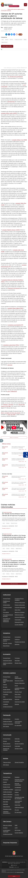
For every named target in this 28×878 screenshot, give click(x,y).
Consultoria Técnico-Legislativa (19, 599)
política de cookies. (20, 872)
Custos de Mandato (7, 796)
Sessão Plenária (4, 42)
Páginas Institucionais (20, 605)
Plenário (11, 39)
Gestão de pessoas (7, 792)
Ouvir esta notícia (7, 46)
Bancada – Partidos (7, 643)
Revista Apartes (6, 743)
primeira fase (11, 101)
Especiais (17, 704)
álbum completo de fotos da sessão (10, 413)
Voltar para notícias (14, 583)
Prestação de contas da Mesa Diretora (19, 780)
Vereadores (6, 633)
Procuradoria (6, 612)
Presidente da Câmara (20, 641)
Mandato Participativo (8, 724)
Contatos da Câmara (7, 834)
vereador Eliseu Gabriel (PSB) (15, 308)
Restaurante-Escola (19, 622)
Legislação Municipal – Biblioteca (20, 689)
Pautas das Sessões (7, 692)
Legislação (5, 704)
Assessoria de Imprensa (6, 749)
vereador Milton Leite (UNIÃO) (9, 113)
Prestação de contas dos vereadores (19, 798)
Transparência (7, 773)
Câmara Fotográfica (19, 743)
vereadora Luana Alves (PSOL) (11, 345)
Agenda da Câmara (7, 660)
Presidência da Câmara (6, 602)
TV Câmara (17, 658)
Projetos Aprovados (18, 39)
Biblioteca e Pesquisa (19, 612)
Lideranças (17, 639)
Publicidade (17, 746)
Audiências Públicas (7, 699)
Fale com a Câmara (7, 825)
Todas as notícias (7, 762)
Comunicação (7, 735)
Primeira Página (6, 598)
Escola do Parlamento (20, 617)
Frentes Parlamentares (18, 677)
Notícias (5, 9)
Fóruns (16, 685)
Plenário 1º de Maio (8, 404)
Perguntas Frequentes (10, 842)
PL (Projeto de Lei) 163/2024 (15, 76)
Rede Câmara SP (7, 746)
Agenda (5, 684)
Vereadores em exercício (6, 640)
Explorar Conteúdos (14, 6)
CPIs (4, 696)
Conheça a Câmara (7, 607)
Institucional (7, 594)
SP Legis (5, 687)
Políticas (16, 792)
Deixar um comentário (14, 437)
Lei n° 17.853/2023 (12, 391)
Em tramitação (18, 725)
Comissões (5, 694)
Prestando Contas (7, 809)
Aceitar (14, 876)
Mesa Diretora (6, 645)
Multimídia (17, 738)
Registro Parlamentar (20, 683)
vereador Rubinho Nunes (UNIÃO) (11, 230)
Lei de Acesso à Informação (18, 722)
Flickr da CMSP (11, 414)
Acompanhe (6, 654)
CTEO (4, 609)
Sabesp (25, 39)
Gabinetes (17, 644)
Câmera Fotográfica (19, 762)
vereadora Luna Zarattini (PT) (15, 325)
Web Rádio (17, 660)
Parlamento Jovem (19, 614)
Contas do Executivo (7, 706)
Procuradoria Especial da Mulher (8, 615)
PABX (16, 825)
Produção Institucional (20, 607)
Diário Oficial (17, 609)
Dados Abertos (6, 806)
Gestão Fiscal (18, 789)
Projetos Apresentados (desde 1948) (8, 681)
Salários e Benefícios (7, 794)
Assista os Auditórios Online (7, 663)
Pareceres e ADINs (19, 680)
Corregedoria (18, 637)
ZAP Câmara (6, 726)
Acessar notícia (21, 449)
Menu (24, 4)
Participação (7, 715)
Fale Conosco (7, 821)
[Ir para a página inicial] (6, 5)
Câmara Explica (6, 605)
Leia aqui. (9, 365)
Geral (3, 39)
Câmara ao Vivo (6, 784)
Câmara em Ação (19, 748)
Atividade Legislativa (9, 673)
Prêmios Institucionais (20, 602)
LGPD (16, 827)
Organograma (18, 619)
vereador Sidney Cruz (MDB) (19, 140)
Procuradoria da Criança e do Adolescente (6, 620)
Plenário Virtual (14, 523)
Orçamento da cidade (20, 701)
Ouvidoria (17, 719)
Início (2, 9)
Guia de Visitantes (19, 624)
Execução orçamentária (18, 784)
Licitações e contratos (8, 789)
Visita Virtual (17, 805)
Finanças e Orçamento (14, 288)
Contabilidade (18, 787)
